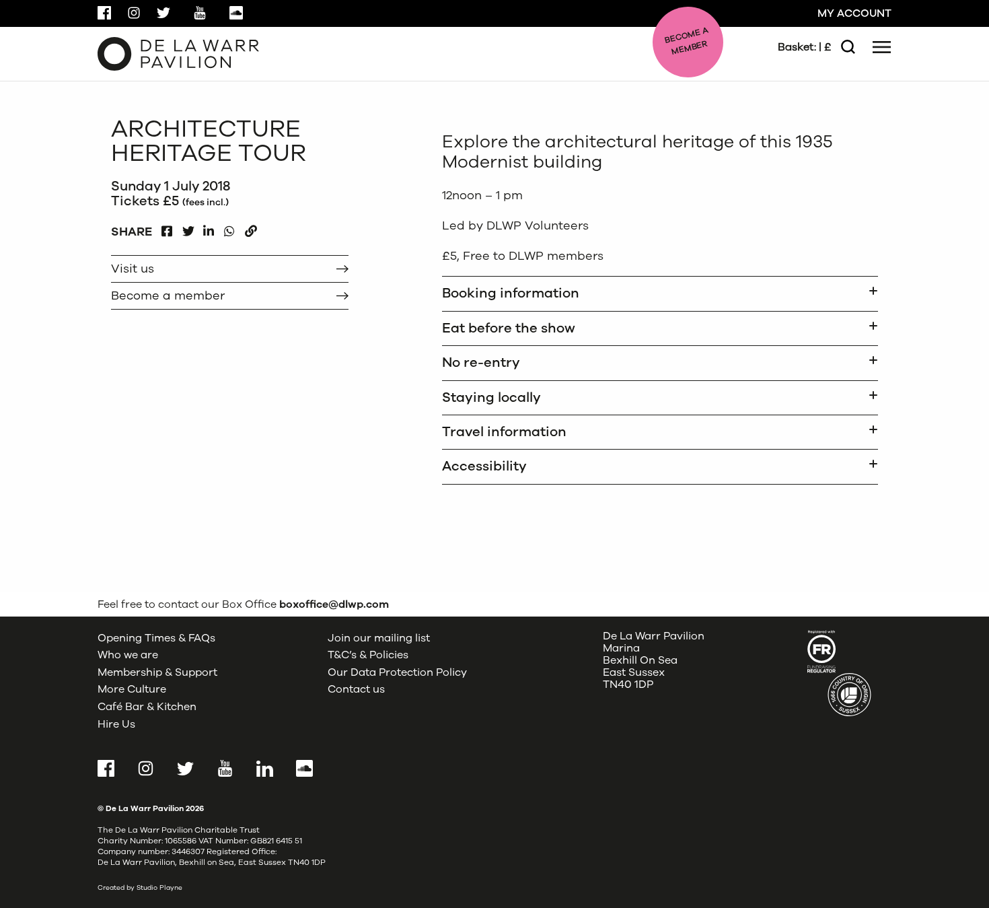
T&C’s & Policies (368, 655)
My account (854, 13)
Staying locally (491, 397)
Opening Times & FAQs (156, 638)
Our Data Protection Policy (397, 672)
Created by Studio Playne (140, 888)
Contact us (356, 689)
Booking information (510, 293)
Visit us (132, 268)
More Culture (132, 689)
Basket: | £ (804, 47)
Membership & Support (157, 672)
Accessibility (484, 466)
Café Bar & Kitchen (147, 706)
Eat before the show (508, 328)
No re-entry (481, 362)
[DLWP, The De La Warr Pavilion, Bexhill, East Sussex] (178, 53)
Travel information (504, 432)
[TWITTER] (188, 228)
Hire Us (116, 724)
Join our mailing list (379, 638)
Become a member (168, 295)
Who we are (128, 655)
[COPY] (250, 228)
